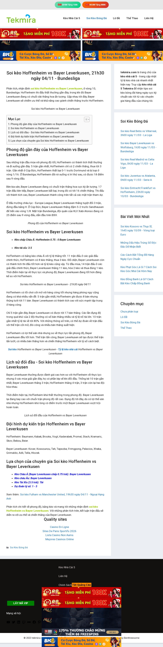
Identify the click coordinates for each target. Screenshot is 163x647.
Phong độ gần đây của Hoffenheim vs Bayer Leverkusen (44, 124)
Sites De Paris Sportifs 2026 (59, 531)
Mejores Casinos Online (59, 539)
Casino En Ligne (59, 527)
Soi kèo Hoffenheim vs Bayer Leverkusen (35, 128)
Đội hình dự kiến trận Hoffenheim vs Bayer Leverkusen (42, 136)
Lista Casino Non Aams (59, 535)
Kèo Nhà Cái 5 (71, 18)
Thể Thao (132, 18)
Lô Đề (116, 18)
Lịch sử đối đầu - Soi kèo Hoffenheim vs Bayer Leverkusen (45, 132)
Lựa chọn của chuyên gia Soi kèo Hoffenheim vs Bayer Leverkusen (50, 140)
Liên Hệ (148, 18)
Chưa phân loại (129, 311)
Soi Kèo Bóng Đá (96, 18)
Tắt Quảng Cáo (81, 584)
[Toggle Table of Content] (85, 119)
